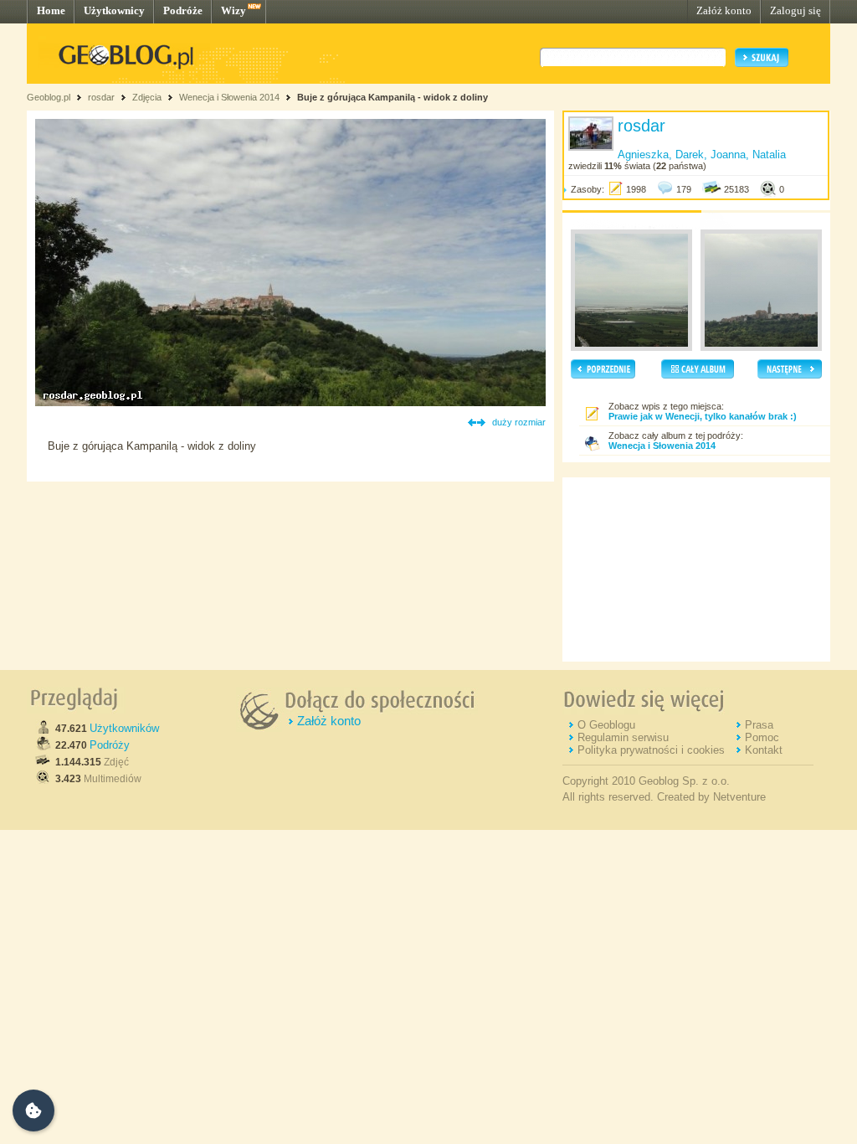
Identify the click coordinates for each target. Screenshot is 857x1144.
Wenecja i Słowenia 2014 (229, 97)
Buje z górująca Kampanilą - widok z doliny (392, 97)
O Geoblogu (606, 725)
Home (51, 10)
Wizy (233, 10)
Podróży (110, 745)
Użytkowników (124, 728)
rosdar (101, 97)
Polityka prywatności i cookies (651, 750)
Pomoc (762, 737)
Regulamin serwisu (623, 737)
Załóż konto (724, 10)
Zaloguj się (795, 10)
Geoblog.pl (48, 97)
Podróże (183, 10)
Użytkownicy (114, 10)
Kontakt (764, 750)
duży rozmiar (519, 422)
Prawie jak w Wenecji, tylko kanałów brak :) (702, 416)
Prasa (759, 725)
